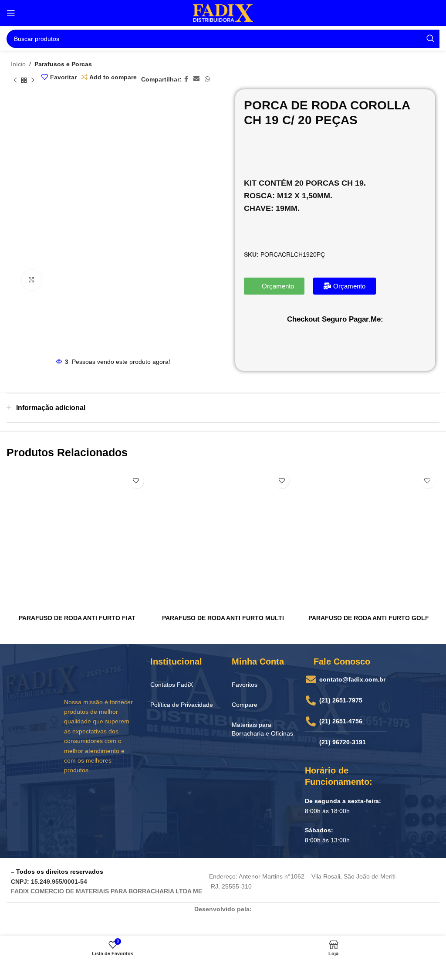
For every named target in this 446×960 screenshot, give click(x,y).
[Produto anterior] (15, 80)
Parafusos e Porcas (63, 64)
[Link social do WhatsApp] (207, 79)
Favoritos (244, 684)
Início (18, 64)
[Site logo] (223, 12)
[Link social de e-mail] (196, 79)
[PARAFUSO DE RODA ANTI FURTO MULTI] (223, 540)
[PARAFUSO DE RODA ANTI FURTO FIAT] (77, 540)
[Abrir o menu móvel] (11, 13)
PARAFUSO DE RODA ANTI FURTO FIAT (77, 617)
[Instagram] (89, 792)
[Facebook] (72, 792)
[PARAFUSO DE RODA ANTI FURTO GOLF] (368, 540)
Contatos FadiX (171, 684)
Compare (244, 704)
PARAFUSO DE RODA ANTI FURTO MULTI (223, 617)
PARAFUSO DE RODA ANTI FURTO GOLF (368, 617)
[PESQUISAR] (430, 39)
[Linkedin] (106, 792)
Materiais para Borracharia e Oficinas (262, 729)
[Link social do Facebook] (186, 79)
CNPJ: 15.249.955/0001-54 (49, 881)
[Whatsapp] (122, 792)
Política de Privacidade (181, 704)
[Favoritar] (136, 480)
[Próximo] (32, 80)
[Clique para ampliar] (31, 280)
